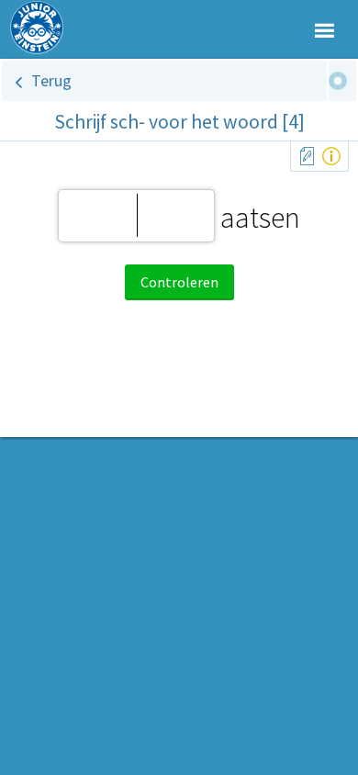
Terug (51, 80)
